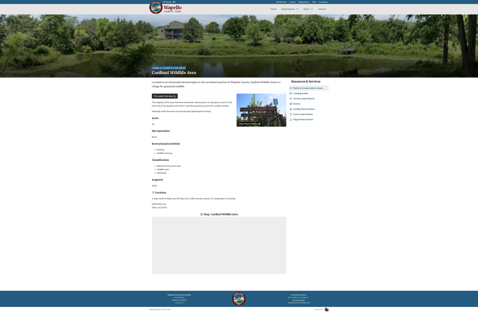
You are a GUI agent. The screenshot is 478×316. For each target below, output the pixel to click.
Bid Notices (282, 2)
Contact (322, 9)
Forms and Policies (303, 114)
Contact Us (179, 303)
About (306, 9)
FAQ (314, 2)
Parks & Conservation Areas (169, 68)
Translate (323, 2)
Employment (304, 2)
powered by (319, 309)
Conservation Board (303, 98)
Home (273, 9)
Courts (293, 2)
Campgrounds (300, 93)
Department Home (303, 119)
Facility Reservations (304, 109)
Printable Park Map (163, 96)
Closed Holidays (298, 300)
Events (296, 103)
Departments (288, 9)
